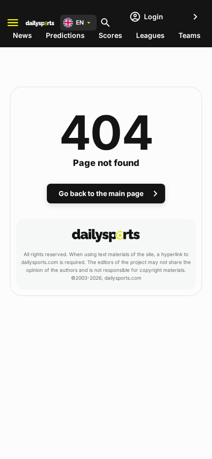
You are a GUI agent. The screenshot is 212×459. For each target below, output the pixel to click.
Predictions (65, 35)
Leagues (150, 35)
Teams (189, 35)
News (22, 35)
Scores (110, 35)
